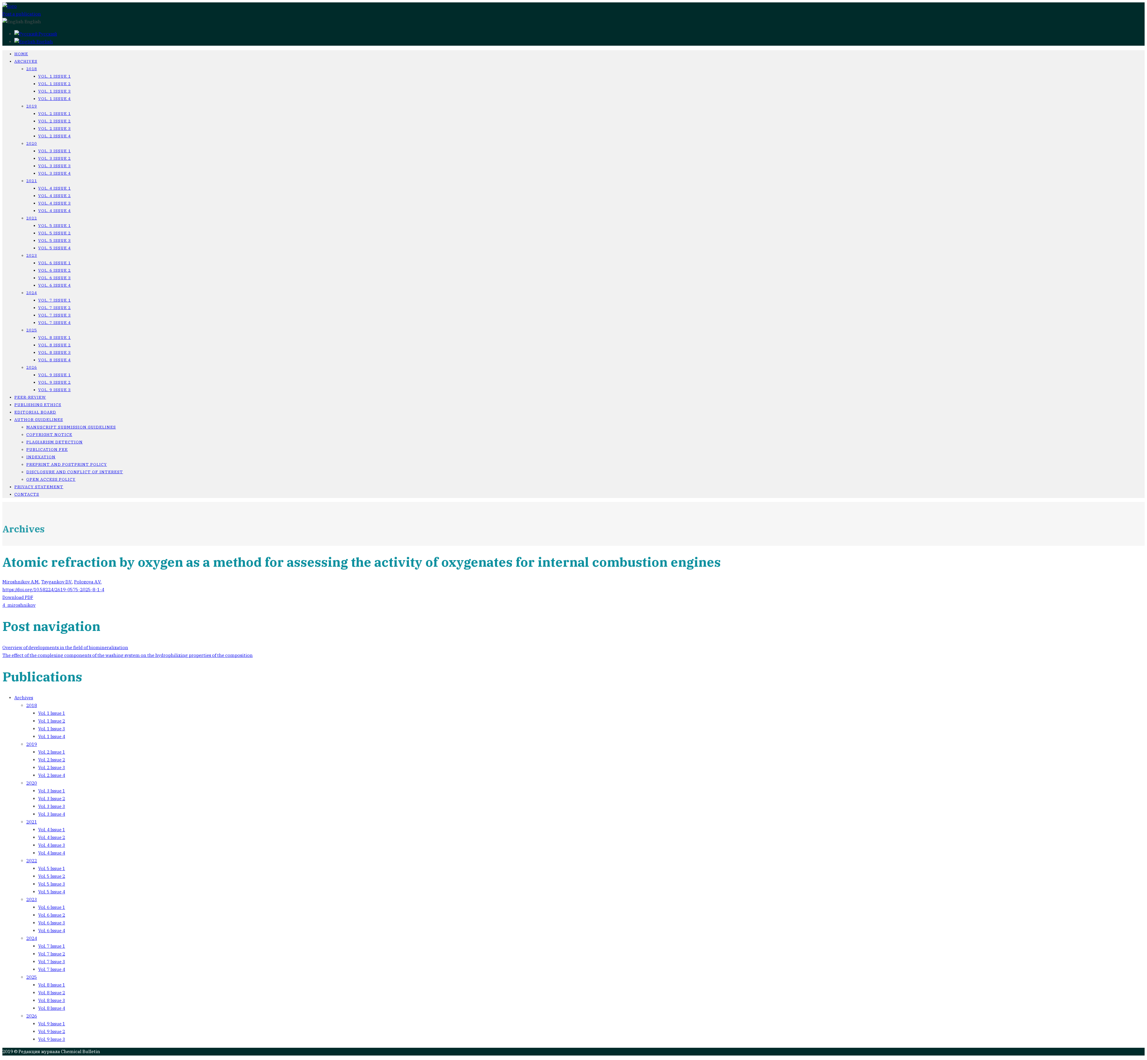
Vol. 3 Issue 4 (54, 173)
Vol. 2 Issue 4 (54, 136)
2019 (31, 106)
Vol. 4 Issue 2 (54, 195)
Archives (25, 61)
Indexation (41, 457)
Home (21, 53)
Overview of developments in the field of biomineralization (65, 647)
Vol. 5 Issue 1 (54, 225)
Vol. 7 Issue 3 (54, 315)
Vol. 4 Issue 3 (54, 203)
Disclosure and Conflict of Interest (74, 471)
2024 (31, 292)
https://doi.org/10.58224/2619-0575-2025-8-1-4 (53, 589)
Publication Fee (47, 449)
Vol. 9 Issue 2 (54, 382)
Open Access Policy (51, 479)
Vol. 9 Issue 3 (54, 389)
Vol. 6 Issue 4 (54, 285)
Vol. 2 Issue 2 (54, 121)
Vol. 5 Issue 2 (54, 233)
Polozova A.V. (88, 582)
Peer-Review (30, 397)
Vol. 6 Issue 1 (54, 262)
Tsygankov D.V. (56, 582)
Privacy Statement (38, 486)
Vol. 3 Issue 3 (54, 165)
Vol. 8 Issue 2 (54, 345)
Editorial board (35, 412)
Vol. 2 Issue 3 (54, 128)
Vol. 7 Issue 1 (54, 300)
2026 (31, 367)
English (44, 41)
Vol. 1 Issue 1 (54, 76)
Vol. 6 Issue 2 (54, 270)
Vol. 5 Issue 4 (54, 248)
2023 (31, 255)
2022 (31, 218)
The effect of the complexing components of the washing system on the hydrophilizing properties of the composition (127, 655)
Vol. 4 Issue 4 (54, 210)
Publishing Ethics (37, 404)
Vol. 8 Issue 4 (54, 359)
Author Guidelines (38, 419)
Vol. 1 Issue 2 (54, 83)
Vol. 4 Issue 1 (54, 188)
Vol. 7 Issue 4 (54, 322)
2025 (31, 330)
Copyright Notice (49, 434)
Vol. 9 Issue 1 (54, 374)
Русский (47, 34)
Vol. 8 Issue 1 (54, 337)
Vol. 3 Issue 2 (54, 158)
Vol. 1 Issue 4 (54, 98)
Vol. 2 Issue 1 (54, 113)
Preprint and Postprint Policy (66, 464)
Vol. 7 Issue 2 (54, 307)
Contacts (26, 494)
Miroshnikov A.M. (20, 582)
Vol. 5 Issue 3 (54, 240)
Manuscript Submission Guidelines (71, 427)
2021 (31, 180)
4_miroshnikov (19, 605)
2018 (31, 68)
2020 (31, 143)
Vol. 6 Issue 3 (54, 277)
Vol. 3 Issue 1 (54, 150)
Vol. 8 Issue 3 (54, 352)
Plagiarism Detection (54, 442)
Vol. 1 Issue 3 (54, 91)
